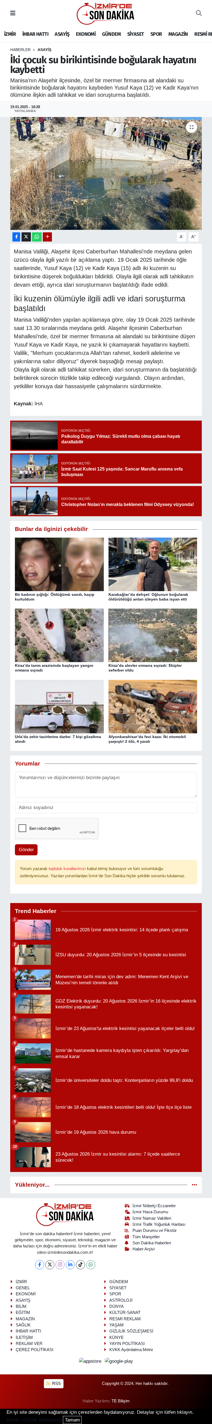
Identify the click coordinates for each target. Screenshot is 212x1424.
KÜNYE (116, 1337)
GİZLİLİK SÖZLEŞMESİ (131, 1331)
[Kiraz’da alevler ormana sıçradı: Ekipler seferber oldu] (152, 635)
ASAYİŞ (62, 34)
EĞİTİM (23, 1312)
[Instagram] (60, 1264)
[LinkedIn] (70, 1264)
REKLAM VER (29, 1343)
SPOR (156, 34)
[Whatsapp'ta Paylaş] (37, 236)
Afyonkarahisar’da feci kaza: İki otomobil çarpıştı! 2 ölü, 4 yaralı (147, 739)
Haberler (20, 49)
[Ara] (199, 13)
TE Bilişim (121, 1401)
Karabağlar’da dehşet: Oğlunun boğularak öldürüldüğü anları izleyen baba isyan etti (148, 596)
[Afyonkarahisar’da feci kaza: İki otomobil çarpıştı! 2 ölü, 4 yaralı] (152, 706)
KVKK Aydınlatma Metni (131, 1349)
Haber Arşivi (143, 1249)
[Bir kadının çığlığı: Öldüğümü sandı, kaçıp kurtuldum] (59, 564)
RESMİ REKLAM (125, 1319)
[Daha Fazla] (47, 236)
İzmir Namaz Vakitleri (151, 1218)
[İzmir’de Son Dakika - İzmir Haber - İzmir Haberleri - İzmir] (106, 13)
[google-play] (119, 1361)
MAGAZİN (178, 34)
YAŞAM (116, 1325)
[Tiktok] (80, 1264)
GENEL (23, 1288)
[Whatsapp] (90, 1264)
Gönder (26, 849)
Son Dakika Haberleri (151, 1243)
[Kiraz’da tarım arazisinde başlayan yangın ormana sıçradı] (59, 635)
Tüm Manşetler (146, 1237)
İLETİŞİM (24, 1337)
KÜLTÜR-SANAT (125, 1312)
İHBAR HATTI (35, 34)
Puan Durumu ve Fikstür (154, 1230)
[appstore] (91, 1361)
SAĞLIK (23, 1325)
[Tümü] (194, 1184)
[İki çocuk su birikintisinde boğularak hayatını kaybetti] (106, 173)
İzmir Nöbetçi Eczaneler (154, 1206)
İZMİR (10, 34)
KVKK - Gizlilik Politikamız (34, 1420)
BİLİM (21, 1306)
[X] (49, 1264)
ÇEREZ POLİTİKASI (34, 1349)
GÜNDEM (111, 34)
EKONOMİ (86, 34)
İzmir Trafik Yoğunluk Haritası (159, 1224)
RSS (56, 1383)
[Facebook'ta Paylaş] (16, 236)
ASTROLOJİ (120, 1300)
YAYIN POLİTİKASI (127, 1343)
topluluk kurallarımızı (68, 868)
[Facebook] (39, 1264)
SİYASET (135, 34)
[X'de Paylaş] (26, 236)
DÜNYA (116, 1306)
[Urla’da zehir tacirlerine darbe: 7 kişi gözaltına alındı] (59, 706)
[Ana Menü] (12, 13)
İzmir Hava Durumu (150, 1212)
